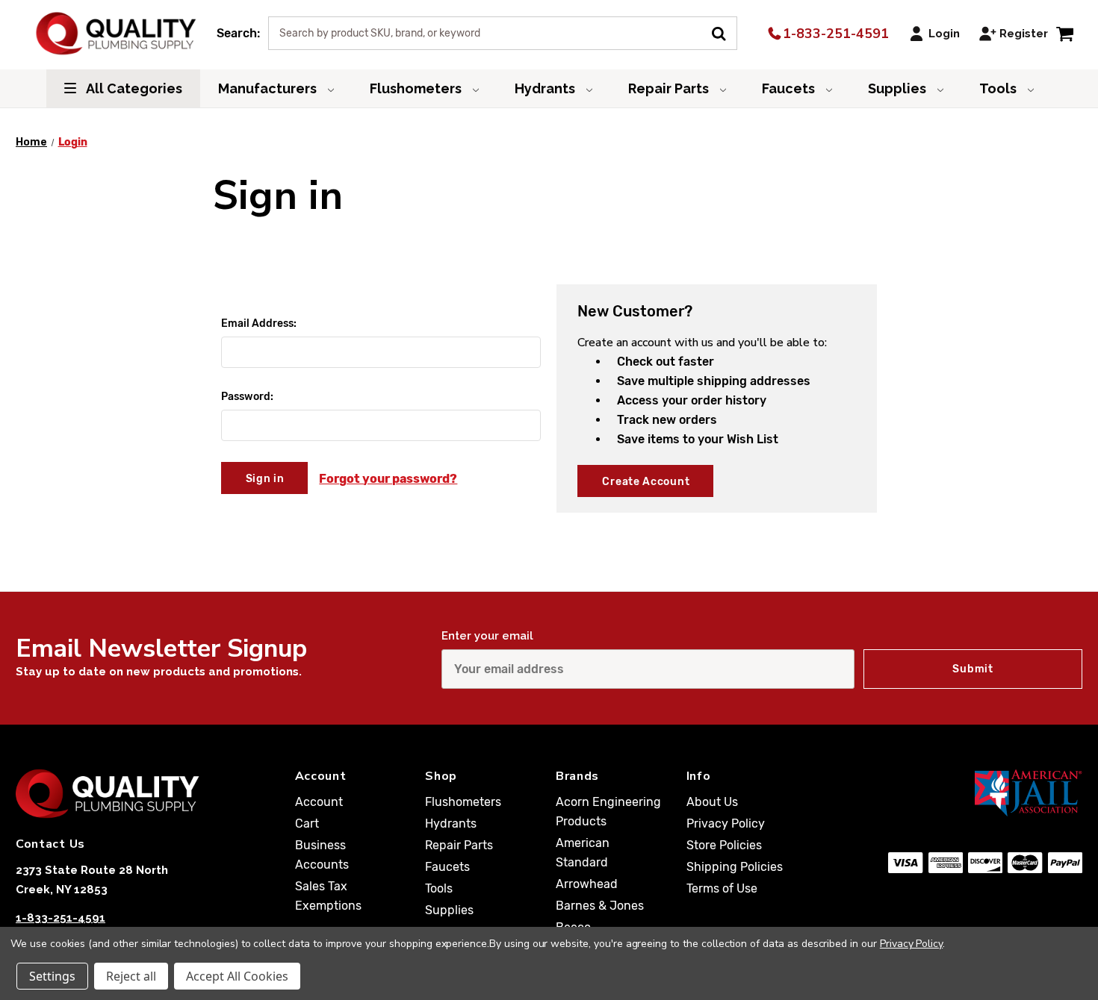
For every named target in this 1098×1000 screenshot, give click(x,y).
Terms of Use (721, 888)
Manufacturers (269, 88)
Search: (238, 33)
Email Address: (259, 323)
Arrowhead (587, 884)
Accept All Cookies (237, 976)
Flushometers (417, 88)
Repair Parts (670, 88)
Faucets (790, 88)
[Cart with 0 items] (1064, 33)
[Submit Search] (724, 32)
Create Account (645, 481)
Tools (999, 88)
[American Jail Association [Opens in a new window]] (985, 792)
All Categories (133, 88)
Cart (307, 823)
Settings (52, 976)
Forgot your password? (388, 479)
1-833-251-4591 (834, 34)
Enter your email (487, 636)
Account (319, 802)
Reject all (131, 976)
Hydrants (546, 88)
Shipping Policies (734, 867)
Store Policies (724, 845)
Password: (247, 396)
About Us (712, 802)
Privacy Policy (725, 823)
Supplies (898, 88)
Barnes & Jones (600, 906)
